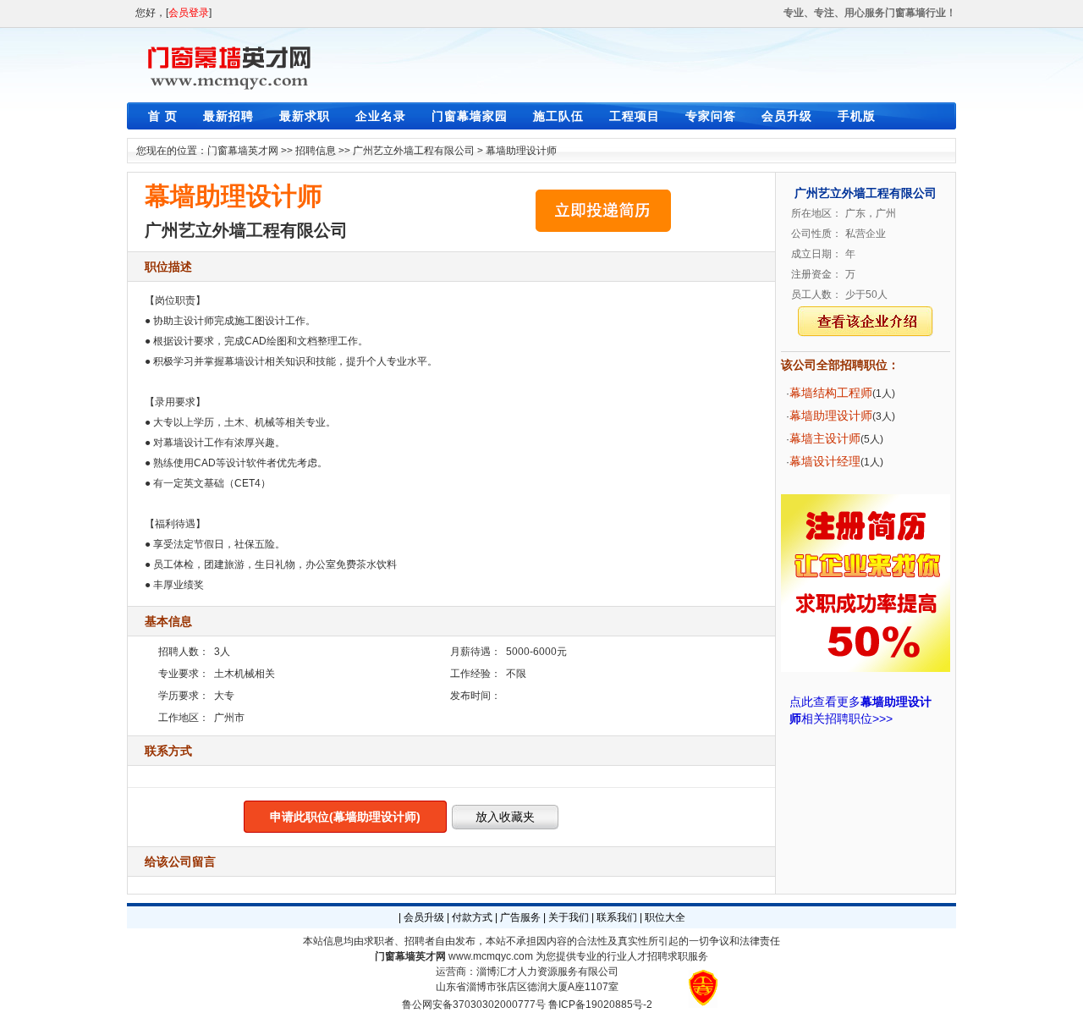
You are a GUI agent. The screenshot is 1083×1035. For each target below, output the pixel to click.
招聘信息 (315, 151)
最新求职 (304, 116)
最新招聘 (228, 116)
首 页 (163, 116)
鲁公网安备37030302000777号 (474, 1004)
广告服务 (520, 917)
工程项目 (634, 116)
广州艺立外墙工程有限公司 (414, 151)
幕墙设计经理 (824, 461)
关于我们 (568, 917)
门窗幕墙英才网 (242, 151)
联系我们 (616, 917)
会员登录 (188, 13)
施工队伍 (558, 116)
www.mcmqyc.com (490, 956)
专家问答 (710, 116)
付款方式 (472, 917)
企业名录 (380, 116)
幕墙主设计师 (824, 438)
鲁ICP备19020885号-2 (600, 1004)
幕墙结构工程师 (830, 392)
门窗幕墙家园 (470, 116)
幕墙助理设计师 (521, 151)
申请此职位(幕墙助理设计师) (345, 816)
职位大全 (665, 917)
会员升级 (786, 116)
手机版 (857, 116)
